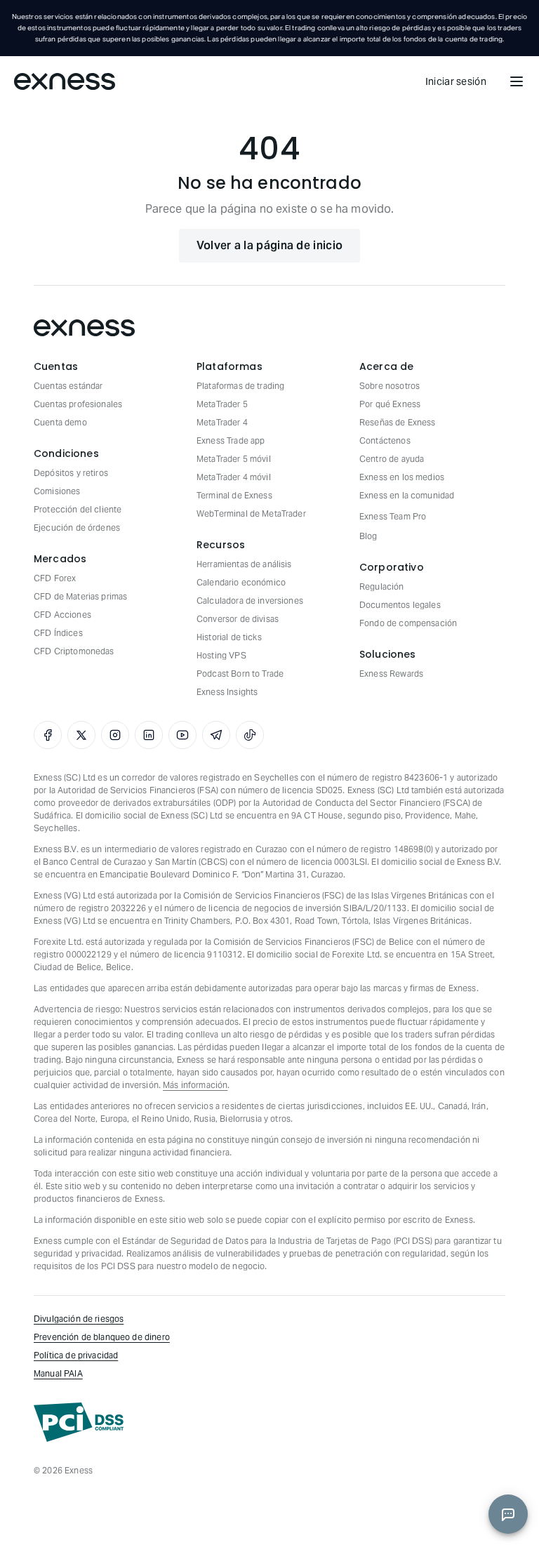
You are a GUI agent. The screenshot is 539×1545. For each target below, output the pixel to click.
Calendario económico (241, 582)
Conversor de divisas (238, 619)
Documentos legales (400, 604)
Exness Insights (227, 692)
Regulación (381, 586)
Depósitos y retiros (71, 473)
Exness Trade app (231, 440)
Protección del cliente (77, 509)
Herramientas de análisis (244, 564)
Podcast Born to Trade (240, 673)
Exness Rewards (391, 673)
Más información (195, 1085)
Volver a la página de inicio (269, 245)
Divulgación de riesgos (79, 1318)
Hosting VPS (221, 655)
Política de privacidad (76, 1355)
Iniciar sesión (455, 81)
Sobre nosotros (389, 385)
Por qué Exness (389, 404)
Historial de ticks (229, 637)
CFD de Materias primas (80, 596)
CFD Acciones (62, 614)
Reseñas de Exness (397, 422)
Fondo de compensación (408, 623)
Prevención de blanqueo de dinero (102, 1337)
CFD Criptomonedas (74, 651)
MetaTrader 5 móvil (234, 458)
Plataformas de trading (240, 385)
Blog (368, 536)
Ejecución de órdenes (77, 527)
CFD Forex (55, 578)
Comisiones (57, 491)
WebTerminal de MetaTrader (251, 513)
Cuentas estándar (68, 385)
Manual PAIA (58, 1373)
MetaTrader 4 (222, 422)
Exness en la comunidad (406, 495)
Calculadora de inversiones (250, 600)
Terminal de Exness (234, 495)
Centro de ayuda (391, 458)
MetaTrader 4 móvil (234, 477)
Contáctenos (385, 440)
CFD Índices (58, 633)
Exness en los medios (401, 477)
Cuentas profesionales (78, 404)
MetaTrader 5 (222, 404)
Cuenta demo (60, 422)
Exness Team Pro (392, 516)
